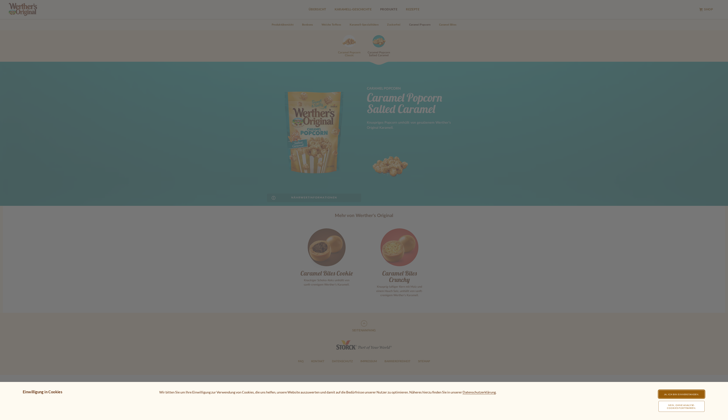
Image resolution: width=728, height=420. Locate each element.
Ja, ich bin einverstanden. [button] (681, 394)
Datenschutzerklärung (479, 392)
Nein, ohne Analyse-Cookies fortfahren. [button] (681, 406)
